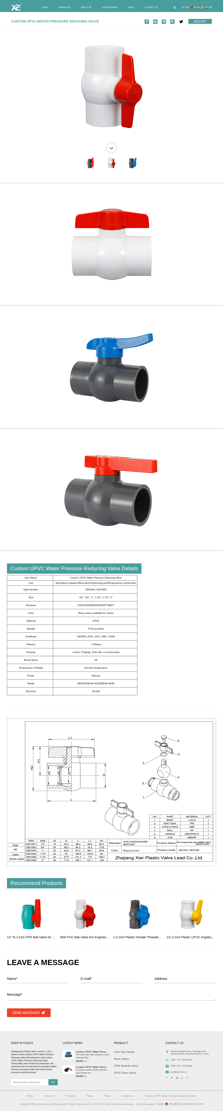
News (131, 7)
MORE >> (81, 1061)
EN (187, 7)
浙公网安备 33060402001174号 (185, 1104)
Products (64, 7)
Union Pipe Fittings (124, 1051)
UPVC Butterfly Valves (126, 1065)
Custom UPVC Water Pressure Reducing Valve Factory (31, 1060)
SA (210, 7)
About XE (86, 7)
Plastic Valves (121, 1058)
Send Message (26, 1013)
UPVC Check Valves (125, 1072)
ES (202, 7)
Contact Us (151, 7)
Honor (90, 1095)
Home (45, 7)
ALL (116, 1078)
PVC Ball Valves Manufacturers (117, 1104)
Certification (109, 7)
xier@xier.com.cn (179, 1072)
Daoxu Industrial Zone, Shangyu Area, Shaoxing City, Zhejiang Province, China (190, 1052)
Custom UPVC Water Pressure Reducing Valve (101, 1051)
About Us (49, 1095)
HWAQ (160, 1104)
